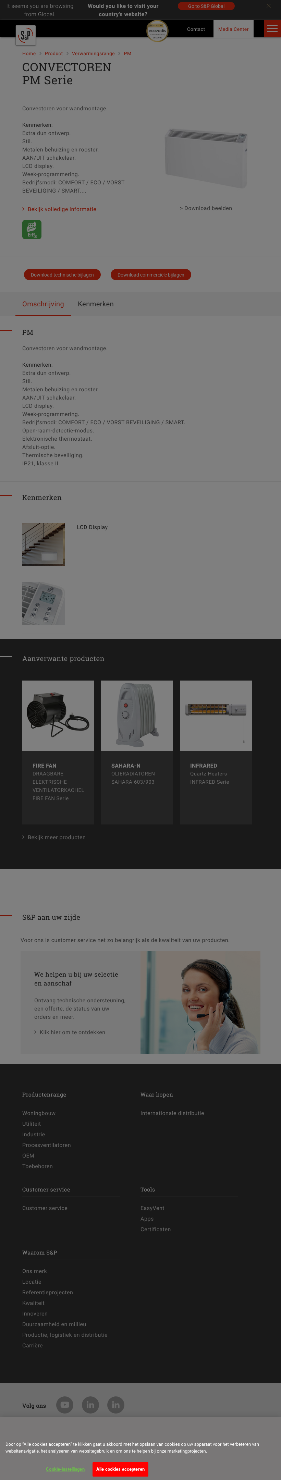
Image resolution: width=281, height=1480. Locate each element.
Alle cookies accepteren (120, 1469)
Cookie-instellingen (65, 1469)
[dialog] (140, 1448)
